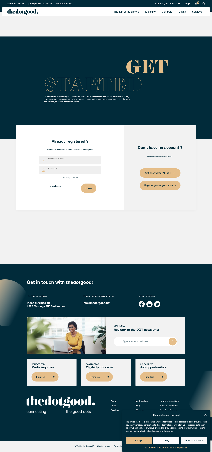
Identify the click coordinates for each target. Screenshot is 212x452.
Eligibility (150, 11)
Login (187, 3)
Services (197, 11)
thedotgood (21, 12)
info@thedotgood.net (96, 302)
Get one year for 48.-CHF (167, 3)
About (113, 401)
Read (113, 405)
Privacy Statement (167, 447)
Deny (166, 440)
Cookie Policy (151, 447)
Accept (138, 440)
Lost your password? (70, 178)
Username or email (56, 158)
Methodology (141, 401)
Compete (167, 11)
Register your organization (158, 185)
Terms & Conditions (169, 401)
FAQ (137, 405)
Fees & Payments (169, 405)
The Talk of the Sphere (126, 11)
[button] (205, 414)
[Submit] (173, 341)
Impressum (182, 447)
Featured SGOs (64, 3)
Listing (182, 11)
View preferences (194, 440)
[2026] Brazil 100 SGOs (40, 3)
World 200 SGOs (15, 3)
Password (53, 168)
